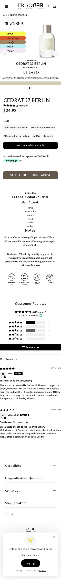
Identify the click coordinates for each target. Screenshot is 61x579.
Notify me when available (30, 145)
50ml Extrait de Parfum (43, 127)
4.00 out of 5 (39, 312)
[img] (7, 368)
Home (4, 15)
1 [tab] (29, 88)
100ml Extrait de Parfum (16, 135)
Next (56, 53)
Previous (5, 53)
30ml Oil (48, 135)
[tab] (7, 180)
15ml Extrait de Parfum (15, 127)
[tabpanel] (30, 51)
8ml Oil (36, 135)
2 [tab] (32, 88)
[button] (10, 105)
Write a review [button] (30, 347)
